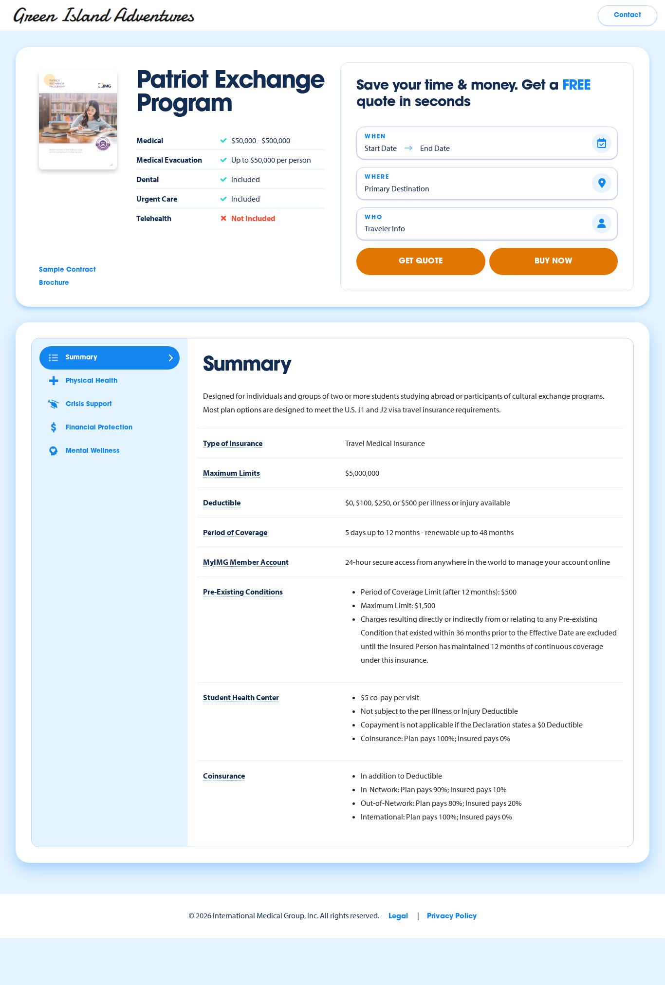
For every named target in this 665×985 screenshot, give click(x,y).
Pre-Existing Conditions (243, 591)
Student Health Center (241, 697)
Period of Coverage (235, 532)
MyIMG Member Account (246, 562)
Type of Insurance (232, 443)
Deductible (221, 502)
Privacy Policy (452, 916)
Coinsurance (224, 776)
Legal (398, 916)
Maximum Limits (231, 473)
